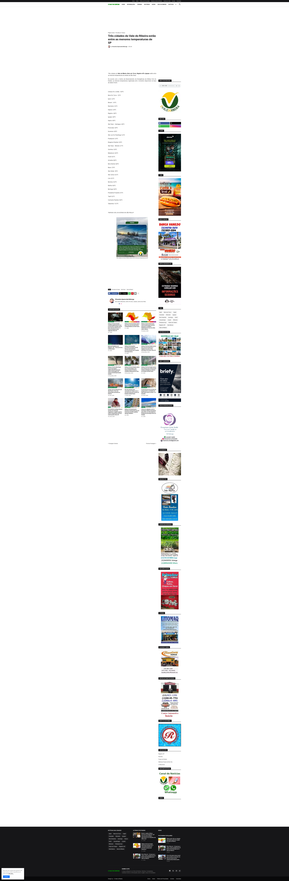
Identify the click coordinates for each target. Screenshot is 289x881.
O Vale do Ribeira (118, 878)
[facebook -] (119, 304)
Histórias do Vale (166, 1)
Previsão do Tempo (120, 32)
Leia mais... (11, 873)
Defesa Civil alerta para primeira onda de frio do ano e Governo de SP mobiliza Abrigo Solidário (132, 411)
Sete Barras (170, 325)
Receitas (160, 756)
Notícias (171, 4)
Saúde (153, 4)
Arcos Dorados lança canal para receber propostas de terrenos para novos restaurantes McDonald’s (173, 857)
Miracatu (175, 320)
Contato (173, 1)
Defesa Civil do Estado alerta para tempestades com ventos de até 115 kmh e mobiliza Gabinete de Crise (132, 369)
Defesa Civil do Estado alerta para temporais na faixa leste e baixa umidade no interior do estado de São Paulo (148, 369)
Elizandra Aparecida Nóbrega (124, 299)
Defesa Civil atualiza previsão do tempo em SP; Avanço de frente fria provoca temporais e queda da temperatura (132, 348)
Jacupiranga (162, 320)
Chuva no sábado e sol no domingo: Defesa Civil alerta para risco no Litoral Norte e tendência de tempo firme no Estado (148, 412)
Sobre (137, 1)
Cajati (174, 312)
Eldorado (168, 314)
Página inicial (111, 32)
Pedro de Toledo (173, 322)
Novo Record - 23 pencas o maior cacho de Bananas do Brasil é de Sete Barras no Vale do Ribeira (148, 856)
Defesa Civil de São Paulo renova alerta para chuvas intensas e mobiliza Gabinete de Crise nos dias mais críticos (148, 326)
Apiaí (160, 312)
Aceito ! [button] (6, 876)
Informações (131, 4)
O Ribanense (161, 764)
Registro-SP (162, 325)
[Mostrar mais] (138, 293)
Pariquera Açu (118, 844)
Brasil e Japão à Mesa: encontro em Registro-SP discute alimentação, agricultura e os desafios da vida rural (148, 836)
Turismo (139, 4)
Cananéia (161, 314)
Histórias (147, 4)
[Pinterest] (132, 293)
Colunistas (179, 1)
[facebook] (164, 123)
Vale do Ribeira (162, 4)
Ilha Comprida (162, 317)
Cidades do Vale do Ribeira (156, 1)
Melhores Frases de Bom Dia (165, 762)
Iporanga (170, 317)
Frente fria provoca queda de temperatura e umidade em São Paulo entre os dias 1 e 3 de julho (148, 391)
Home (133, 1)
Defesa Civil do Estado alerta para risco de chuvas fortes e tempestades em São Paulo (132, 325)
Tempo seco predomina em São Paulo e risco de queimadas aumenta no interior (115, 391)
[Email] (135, 293)
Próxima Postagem (150, 443)
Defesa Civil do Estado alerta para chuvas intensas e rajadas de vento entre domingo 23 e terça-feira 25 (148, 348)
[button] (176, 4)
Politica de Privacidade (145, 1)
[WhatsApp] (129, 293)
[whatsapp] (164, 126)
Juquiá (169, 320)
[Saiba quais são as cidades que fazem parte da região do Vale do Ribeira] (162, 840)
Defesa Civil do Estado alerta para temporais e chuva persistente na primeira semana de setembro (147, 846)
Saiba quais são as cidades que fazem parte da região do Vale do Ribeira (173, 840)
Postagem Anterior (113, 443)
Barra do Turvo (167, 312)
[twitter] (175, 123)
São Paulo (123, 289)
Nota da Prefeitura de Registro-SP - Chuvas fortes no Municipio (115, 347)
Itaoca (126, 838)
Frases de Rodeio (162, 759)
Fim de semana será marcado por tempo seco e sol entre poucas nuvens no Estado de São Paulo (132, 391)
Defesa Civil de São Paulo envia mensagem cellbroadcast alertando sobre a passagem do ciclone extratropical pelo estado (114, 370)
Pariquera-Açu (162, 322)
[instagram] (121, 304)
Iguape (174, 314)
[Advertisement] (144, 19)
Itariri (176, 317)
